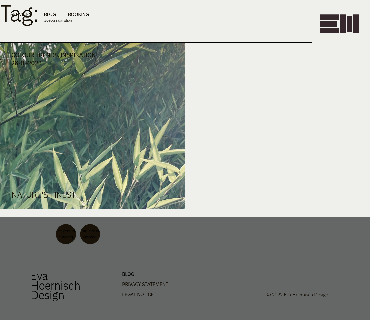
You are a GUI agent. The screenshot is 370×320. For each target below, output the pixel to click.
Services (21, 14)
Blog (50, 14)
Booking (78, 14)
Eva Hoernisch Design (55, 285)
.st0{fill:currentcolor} (66, 234)
